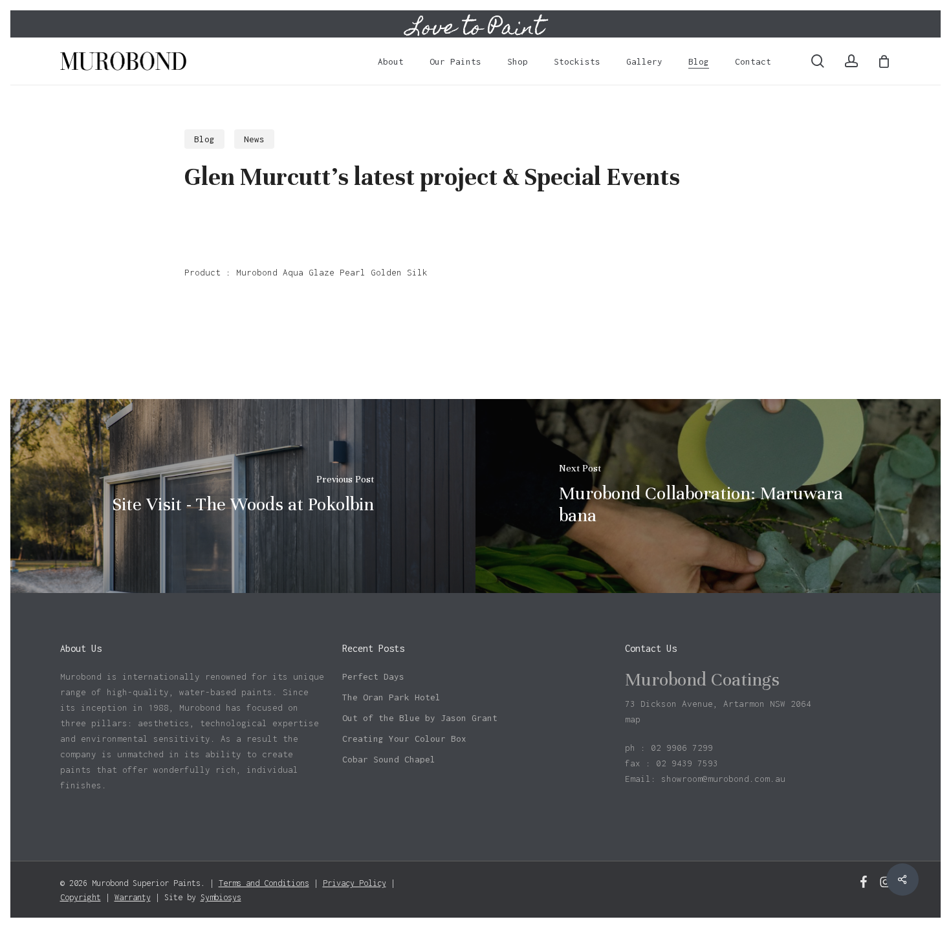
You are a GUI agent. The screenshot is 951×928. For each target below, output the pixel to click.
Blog (204, 139)
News (254, 139)
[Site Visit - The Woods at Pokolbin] (243, 496)
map (632, 719)
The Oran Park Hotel (391, 697)
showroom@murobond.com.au (723, 778)
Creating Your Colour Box (404, 738)
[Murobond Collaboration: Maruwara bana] (708, 496)
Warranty (133, 897)
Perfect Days (373, 676)
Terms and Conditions (264, 883)
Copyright (80, 897)
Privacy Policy (354, 883)
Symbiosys (221, 897)
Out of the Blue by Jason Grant (419, 718)
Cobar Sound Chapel (388, 759)
